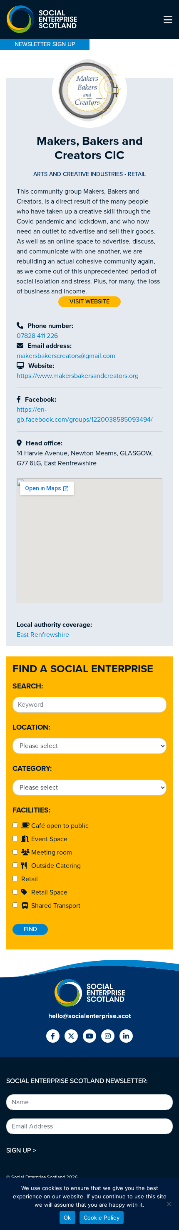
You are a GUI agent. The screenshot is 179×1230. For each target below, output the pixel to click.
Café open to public (59, 826)
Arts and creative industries (78, 174)
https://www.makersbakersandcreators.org (78, 376)
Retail (28, 879)
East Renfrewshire (43, 635)
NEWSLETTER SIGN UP (45, 44)
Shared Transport (55, 906)
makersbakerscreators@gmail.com (66, 356)
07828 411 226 (37, 336)
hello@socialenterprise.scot (89, 1016)
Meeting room (51, 852)
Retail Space (48, 892)
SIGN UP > (21, 1150)
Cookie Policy (101, 1217)
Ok (67, 1217)
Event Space (48, 839)
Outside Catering (55, 866)
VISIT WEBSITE (89, 301)
